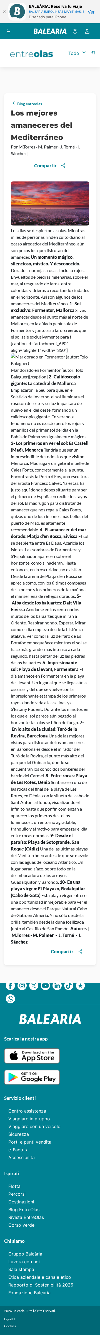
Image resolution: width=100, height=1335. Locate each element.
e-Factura (18, 1149)
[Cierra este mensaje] (4, 11)
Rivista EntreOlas (26, 1217)
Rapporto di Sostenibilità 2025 (40, 1285)
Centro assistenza (27, 1111)
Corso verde (21, 1225)
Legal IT (9, 1319)
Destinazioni (21, 1202)
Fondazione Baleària (29, 1292)
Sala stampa (21, 1269)
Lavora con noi (24, 1261)
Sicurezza (18, 1134)
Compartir (45, 165)
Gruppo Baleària (25, 1254)
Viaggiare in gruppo (29, 1118)
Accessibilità (21, 1157)
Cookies (10, 1326)
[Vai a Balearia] (50, 31)
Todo (73, 53)
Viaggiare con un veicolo (34, 1126)
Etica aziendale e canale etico (39, 1277)
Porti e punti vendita (29, 1142)
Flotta (14, 1186)
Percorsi (17, 1194)
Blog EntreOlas (23, 1209)
